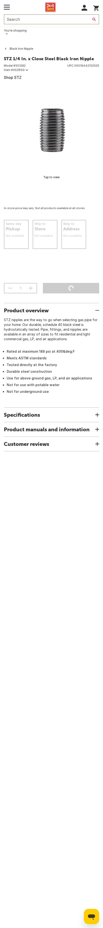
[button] (84, 8)
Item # (14, 70)
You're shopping (15, 30)
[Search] (94, 19)
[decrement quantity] (10, 288)
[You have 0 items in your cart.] (96, 7)
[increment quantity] (30, 288)
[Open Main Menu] (7, 7)
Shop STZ (13, 77)
